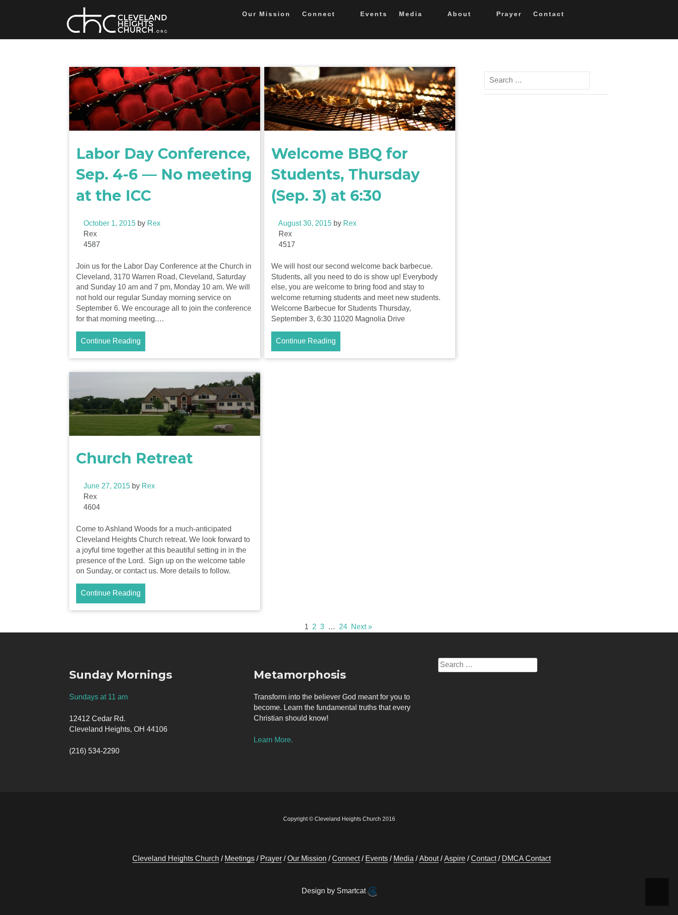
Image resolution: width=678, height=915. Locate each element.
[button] (579, 15)
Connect (318, 14)
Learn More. (273, 740)
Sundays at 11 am (98, 697)
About (459, 14)
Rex (154, 223)
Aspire (454, 858)
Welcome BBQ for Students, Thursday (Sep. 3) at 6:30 (345, 174)
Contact (549, 14)
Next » (361, 627)
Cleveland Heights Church (175, 858)
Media (410, 14)
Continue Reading (111, 341)
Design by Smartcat (335, 891)
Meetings (240, 858)
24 (343, 627)
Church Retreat (134, 458)
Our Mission (266, 14)
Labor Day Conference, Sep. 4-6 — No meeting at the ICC (164, 174)
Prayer (509, 14)
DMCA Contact (526, 858)
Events (373, 14)
